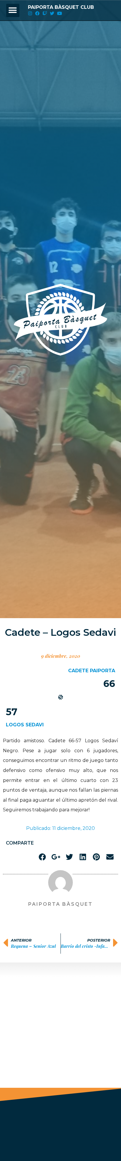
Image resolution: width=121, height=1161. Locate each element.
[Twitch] (45, 13)
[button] (12, 10)
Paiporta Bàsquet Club (61, 7)
